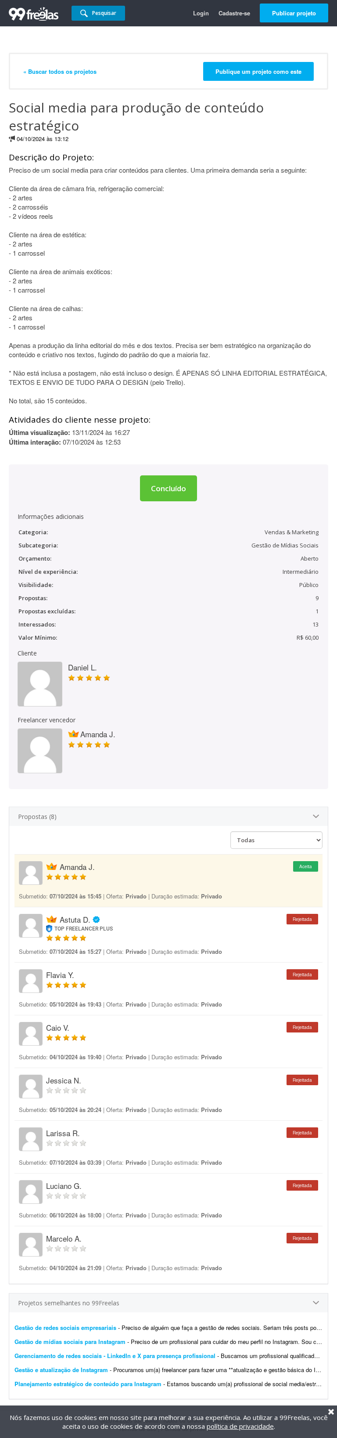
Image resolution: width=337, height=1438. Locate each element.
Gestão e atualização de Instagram (62, 1370)
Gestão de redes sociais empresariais (65, 1327)
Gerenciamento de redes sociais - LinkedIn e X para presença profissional (114, 1355)
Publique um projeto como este (258, 71)
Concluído (168, 488)
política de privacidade (240, 1426)
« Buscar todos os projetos (60, 71)
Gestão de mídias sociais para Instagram (69, 1341)
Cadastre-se (234, 13)
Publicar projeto (294, 13)
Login (201, 13)
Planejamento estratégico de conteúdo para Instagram (87, 1384)
